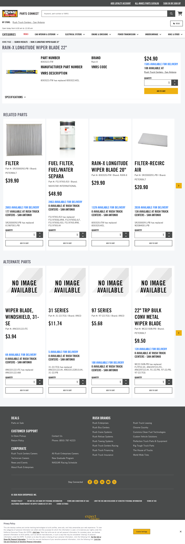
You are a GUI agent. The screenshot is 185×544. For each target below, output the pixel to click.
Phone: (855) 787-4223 (63, 440)
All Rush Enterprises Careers (65, 453)
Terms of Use (152, 501)
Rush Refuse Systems (102, 436)
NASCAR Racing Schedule (64, 462)
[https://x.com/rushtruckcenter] (114, 482)
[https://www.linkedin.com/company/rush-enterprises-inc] (102, 482)
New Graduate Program (63, 458)
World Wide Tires (141, 454)
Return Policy (17, 440)
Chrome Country (140, 427)
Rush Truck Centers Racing (105, 445)
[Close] (181, 531)
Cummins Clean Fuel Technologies (149, 432)
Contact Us (57, 436)
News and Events (19, 462)
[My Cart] (180, 13)
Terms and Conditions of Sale (78, 501)
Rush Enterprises (100, 423)
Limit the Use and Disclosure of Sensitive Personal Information (118, 501)
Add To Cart (161, 91)
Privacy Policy (16, 501)
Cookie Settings (62, 504)
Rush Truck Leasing (142, 423)
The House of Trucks (143, 450)
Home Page (6, 42)
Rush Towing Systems (102, 441)
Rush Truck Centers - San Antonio (160, 72)
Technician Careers (20, 458)
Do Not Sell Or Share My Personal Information (44, 501)
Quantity (148, 78)
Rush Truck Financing (102, 450)
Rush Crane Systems (102, 432)
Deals (26, 34)
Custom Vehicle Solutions (145, 436)
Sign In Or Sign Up (172, 3)
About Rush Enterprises (22, 467)
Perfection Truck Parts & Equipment (150, 441)
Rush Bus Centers (100, 427)
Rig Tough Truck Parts (143, 445)
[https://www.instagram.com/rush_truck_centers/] (96, 482)
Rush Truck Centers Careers (24, 453)
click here (36, 532)
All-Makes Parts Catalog (147, 3)
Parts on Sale (17, 423)
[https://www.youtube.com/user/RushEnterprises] (108, 482)
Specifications (14, 97)
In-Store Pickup (18, 436)
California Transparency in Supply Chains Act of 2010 (31, 504)
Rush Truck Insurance (102, 454)
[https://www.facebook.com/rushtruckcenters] (90, 482)
